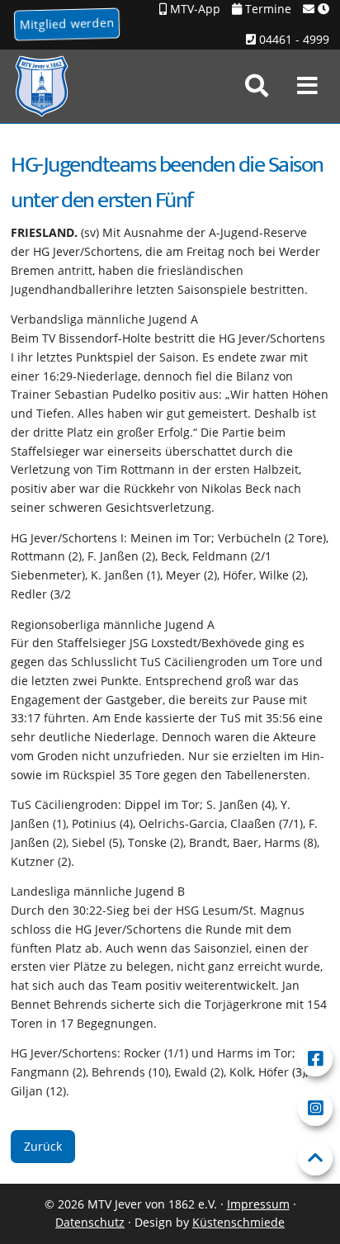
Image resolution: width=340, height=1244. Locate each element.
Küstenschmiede (238, 1222)
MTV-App (193, 9)
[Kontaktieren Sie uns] (316, 9)
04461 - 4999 (292, 39)
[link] (257, 85)
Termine (266, 9)
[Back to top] (315, 1158)
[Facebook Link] (315, 1059)
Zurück (43, 1146)
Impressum (258, 1204)
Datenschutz (90, 1222)
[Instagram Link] (315, 1108)
